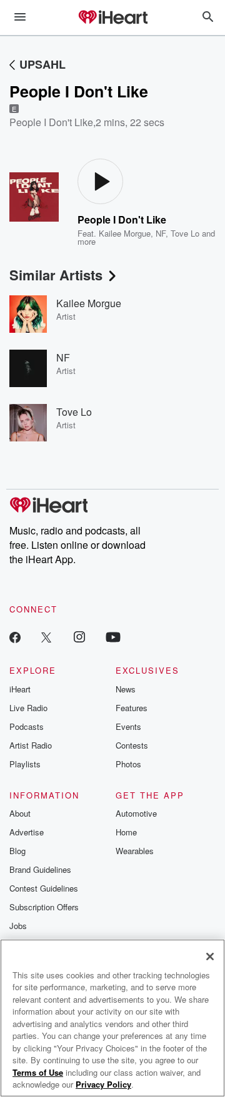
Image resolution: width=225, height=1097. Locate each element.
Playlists (25, 764)
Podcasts (26, 726)
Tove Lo (185, 233)
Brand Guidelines (40, 869)
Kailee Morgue (125, 233)
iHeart (20, 689)
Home (126, 832)
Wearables (135, 851)
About (20, 813)
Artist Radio (30, 745)
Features (132, 708)
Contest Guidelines (43, 888)
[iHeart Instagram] (79, 636)
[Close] (210, 956)
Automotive (136, 813)
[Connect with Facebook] (15, 636)
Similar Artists (55, 275)
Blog (17, 851)
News (126, 689)
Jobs (18, 926)
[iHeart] (112, 18)
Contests (132, 745)
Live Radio (28, 708)
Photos (128, 764)
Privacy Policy (103, 1084)
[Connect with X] (46, 636)
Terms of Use (37, 1072)
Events (128, 726)
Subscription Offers (44, 907)
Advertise (26, 832)
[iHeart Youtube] (113, 636)
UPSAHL (42, 64)
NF (161, 233)
